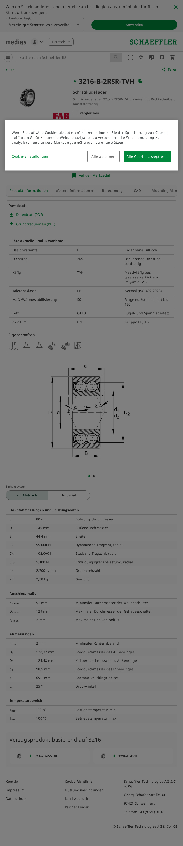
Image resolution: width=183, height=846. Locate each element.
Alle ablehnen (103, 156)
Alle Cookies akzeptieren (147, 156)
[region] (91, 145)
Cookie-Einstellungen (30, 156)
